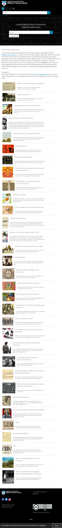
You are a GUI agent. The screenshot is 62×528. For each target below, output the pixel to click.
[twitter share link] (6, 499)
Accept (57, 525)
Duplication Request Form (7, 507)
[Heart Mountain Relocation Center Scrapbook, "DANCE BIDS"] (5, 222)
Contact (31, 519)
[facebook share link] (3, 499)
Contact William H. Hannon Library (40, 492)
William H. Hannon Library (9, 55)
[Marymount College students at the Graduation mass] (8, 388)
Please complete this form (42, 74)
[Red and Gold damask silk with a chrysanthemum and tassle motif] (7, 172)
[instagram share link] (9, 499)
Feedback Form (36, 493)
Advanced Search (14, 36)
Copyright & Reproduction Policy (8, 505)
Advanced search (6, 15)
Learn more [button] (42, 525)
